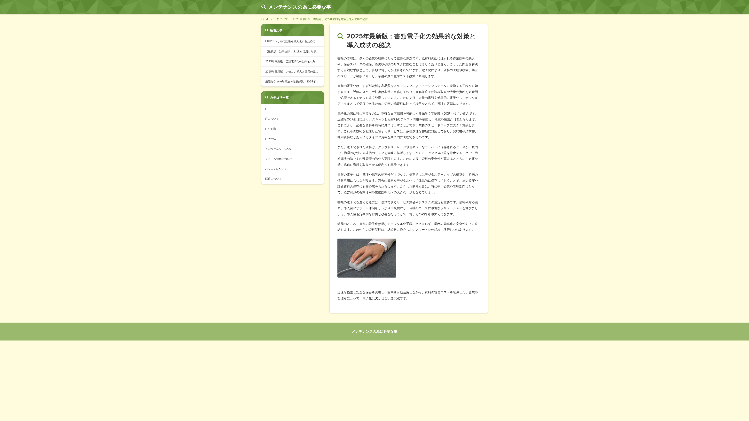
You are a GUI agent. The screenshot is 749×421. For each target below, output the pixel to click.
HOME (265, 19)
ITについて (281, 19)
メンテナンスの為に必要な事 (374, 331)
